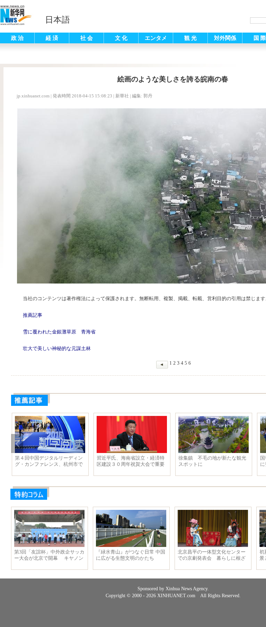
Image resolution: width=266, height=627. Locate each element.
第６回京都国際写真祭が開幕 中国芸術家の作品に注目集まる (114, 461)
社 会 (86, 38)
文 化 (121, 38)
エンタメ (156, 38)
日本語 (57, 19)
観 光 (190, 38)
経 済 (52, 38)
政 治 (17, 38)
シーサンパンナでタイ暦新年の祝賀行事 (196, 461)
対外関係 (225, 38)
